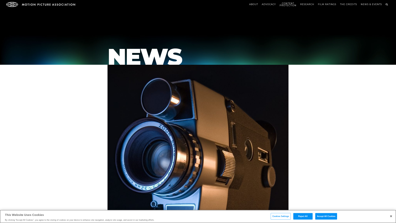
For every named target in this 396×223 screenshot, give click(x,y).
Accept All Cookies (326, 216)
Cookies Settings (280, 216)
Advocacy (269, 4)
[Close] (391, 216)
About (253, 4)
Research (307, 4)
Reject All (303, 216)
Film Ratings (327, 4)
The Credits (348, 4)
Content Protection (288, 4)
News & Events (371, 4)
